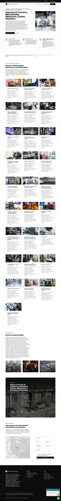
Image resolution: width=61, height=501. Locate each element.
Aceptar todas (45, 1)
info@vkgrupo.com (30, 476)
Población (47, 445)
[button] (18, 447)
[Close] (58, 490)
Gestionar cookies (52, 1)
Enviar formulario (45, 457)
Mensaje (38, 449)
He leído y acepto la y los (45, 455)
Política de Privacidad (47, 454)
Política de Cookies (47, 474)
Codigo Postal (39, 445)
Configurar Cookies (47, 478)
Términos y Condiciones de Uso (42, 455)
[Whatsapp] (58, 498)
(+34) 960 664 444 (30, 475)
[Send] (58, 494)
